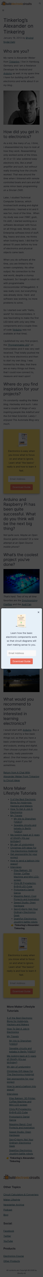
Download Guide (22, 661)
